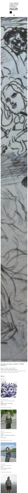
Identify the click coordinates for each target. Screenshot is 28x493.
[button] (14, 15)
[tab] (2, 376)
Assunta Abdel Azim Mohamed (8, 370)
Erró (25, 370)
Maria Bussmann (19, 370)
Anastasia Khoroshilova (13, 372)
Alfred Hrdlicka (4, 372)
